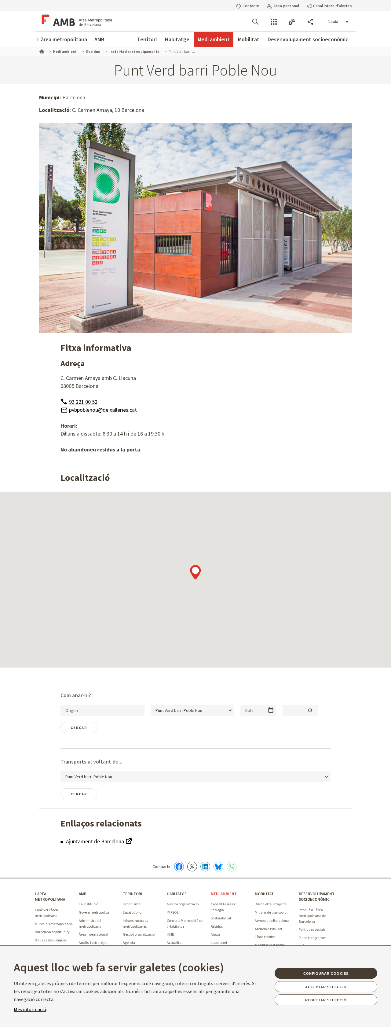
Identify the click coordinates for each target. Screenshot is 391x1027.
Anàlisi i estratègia (93, 942)
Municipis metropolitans (53, 924)
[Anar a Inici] (41, 51)
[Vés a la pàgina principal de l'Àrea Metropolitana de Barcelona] (75, 21)
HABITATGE (177, 893)
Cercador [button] (255, 22)
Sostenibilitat (221, 918)
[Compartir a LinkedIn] (205, 866)
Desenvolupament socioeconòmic (308, 39)
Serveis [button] (274, 22)
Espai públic (132, 912)
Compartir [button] (310, 22)
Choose (271, 710)
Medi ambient (214, 39)
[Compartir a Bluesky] (218, 866)
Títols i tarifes (265, 936)
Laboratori (219, 942)
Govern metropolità (94, 912)
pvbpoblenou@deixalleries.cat (103, 409)
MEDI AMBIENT (224, 893)
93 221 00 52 (83, 401)
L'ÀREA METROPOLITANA (50, 896)
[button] (247, 5)
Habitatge (177, 39)
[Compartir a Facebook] (179, 866)
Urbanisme (131, 904)
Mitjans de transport (270, 912)
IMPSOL (173, 912)
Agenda (129, 942)
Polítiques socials (312, 929)
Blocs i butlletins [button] (292, 22)
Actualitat (175, 942)
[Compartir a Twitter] (192, 866)
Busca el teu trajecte (271, 904)
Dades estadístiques (51, 940)
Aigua (215, 934)
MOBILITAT (264, 893)
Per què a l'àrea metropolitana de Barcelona (312, 915)
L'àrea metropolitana (62, 39)
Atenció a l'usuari (268, 928)
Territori (147, 39)
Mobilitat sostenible (270, 945)
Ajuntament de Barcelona (95, 841)
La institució (88, 904)
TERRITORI (132, 893)
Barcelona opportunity (52, 931)
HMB (170, 934)
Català (332, 21)
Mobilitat (248, 39)
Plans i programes (312, 937)
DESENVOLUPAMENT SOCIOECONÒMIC (316, 896)
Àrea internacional (93, 934)
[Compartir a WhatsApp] (231, 866)
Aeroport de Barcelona (272, 920)
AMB (99, 39)
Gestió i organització (139, 934)
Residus (217, 926)
